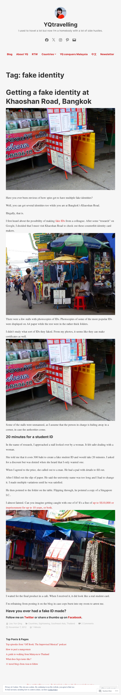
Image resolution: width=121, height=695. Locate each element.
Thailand (71, 623)
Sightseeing (44, 623)
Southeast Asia (58, 623)
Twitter (29, 617)
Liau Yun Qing (15, 623)
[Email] (74, 39)
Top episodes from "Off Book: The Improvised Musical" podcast (36, 644)
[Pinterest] (67, 39)
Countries (48, 54)
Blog (9, 54)
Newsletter (107, 54)
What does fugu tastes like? (18, 659)
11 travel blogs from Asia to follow (22, 663)
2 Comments (87, 623)
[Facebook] (46, 39)
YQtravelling (60, 24)
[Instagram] (60, 39)
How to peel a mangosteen (18, 649)
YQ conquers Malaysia (74, 54)
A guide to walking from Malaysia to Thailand (27, 654)
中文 (94, 54)
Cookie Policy (53, 689)
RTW (35, 54)
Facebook (74, 617)
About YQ (22, 54)
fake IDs (60, 221)
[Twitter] (53, 39)
